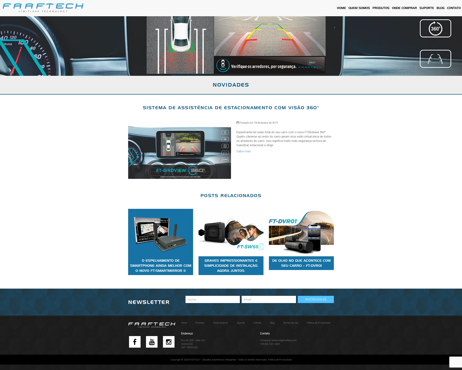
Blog (440, 8)
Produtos (380, 8)
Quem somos (359, 8)
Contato (454, 8)
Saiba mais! (243, 151)
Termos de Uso (290, 322)
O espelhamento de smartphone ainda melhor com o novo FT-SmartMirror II (160, 266)
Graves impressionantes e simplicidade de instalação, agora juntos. (231, 266)
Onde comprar (404, 8)
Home (341, 8)
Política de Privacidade (318, 322)
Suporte (426, 8)
